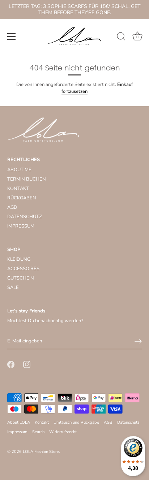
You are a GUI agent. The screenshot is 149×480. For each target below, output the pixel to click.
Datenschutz (128, 422)
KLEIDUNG (18, 259)
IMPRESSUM (20, 226)
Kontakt (42, 422)
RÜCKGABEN (21, 198)
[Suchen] (121, 38)
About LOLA (18, 422)
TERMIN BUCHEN (26, 179)
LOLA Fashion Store (41, 451)
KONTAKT (18, 188)
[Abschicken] (138, 341)
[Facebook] (10, 364)
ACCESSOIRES (23, 268)
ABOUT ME (19, 170)
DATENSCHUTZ (24, 216)
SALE (13, 287)
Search (38, 431)
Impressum (17, 431)
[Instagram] (26, 364)
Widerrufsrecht (63, 431)
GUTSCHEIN (20, 278)
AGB (12, 207)
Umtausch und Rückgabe (76, 422)
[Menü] (12, 36)
